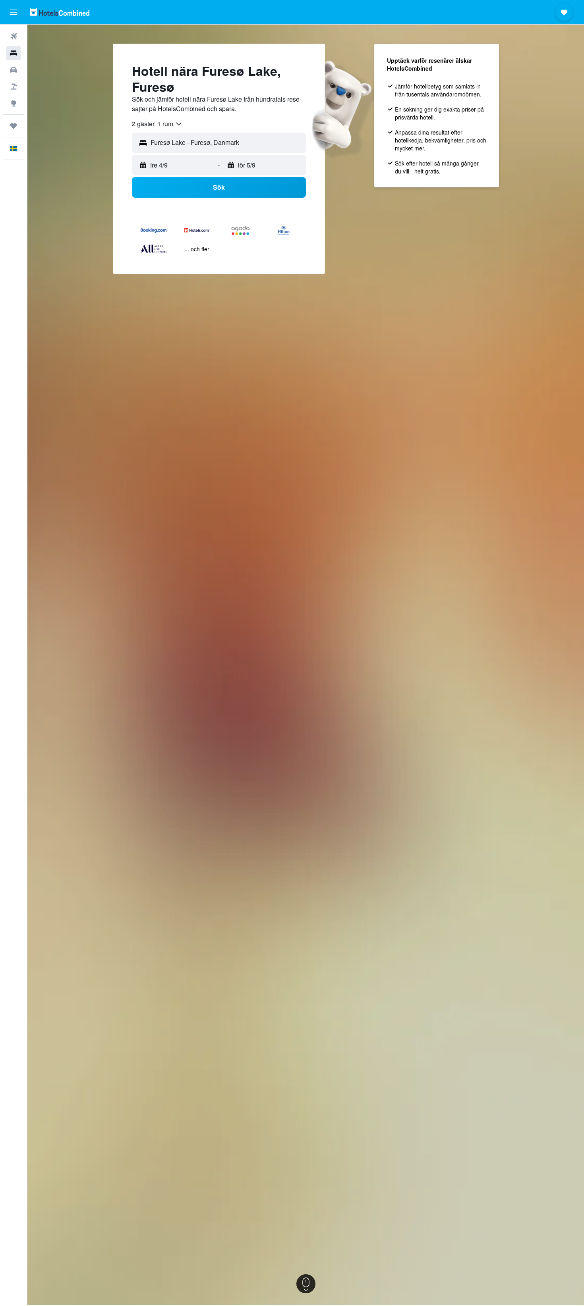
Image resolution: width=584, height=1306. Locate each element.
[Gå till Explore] (13, 103)
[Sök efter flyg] (13, 36)
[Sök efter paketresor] (13, 86)
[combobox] (157, 124)
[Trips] (13, 126)
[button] (13, 12)
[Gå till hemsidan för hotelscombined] (60, 12)
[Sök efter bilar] (13, 70)
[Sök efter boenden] (13, 53)
